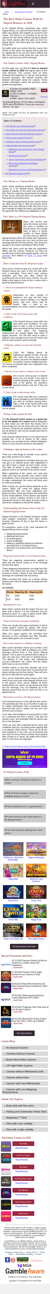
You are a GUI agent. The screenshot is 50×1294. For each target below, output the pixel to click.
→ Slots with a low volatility (17, 1123)
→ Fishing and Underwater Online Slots (25, 1111)
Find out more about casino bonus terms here (24, 746)
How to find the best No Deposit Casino (23, 134)
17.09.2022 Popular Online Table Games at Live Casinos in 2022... (27, 974)
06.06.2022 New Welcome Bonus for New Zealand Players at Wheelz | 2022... (29, 986)
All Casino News (24, 1033)
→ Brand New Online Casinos (19, 1059)
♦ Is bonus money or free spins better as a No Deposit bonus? (23, 818)
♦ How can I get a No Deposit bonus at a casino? (23, 781)
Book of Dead (35, 256)
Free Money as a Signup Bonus (19, 126)
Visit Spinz (23, 1167)
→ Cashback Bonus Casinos (19, 1053)
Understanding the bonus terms (19, 146)
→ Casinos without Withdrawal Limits (23, 1071)
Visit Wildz (23, 1144)
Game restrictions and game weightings (26, 159)
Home (6, 12)
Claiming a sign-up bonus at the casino (23, 142)
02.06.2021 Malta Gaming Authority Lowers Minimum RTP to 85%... (28, 997)
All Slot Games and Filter (24, 946)
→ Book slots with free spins (18, 1105)
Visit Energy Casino (23, 1202)
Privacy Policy (31, 1252)
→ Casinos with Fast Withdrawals (21, 1083)
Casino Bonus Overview (23, 12)
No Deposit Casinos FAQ (16, 173)
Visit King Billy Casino (23, 1179)
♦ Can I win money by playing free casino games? (24, 831)
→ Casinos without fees (16, 1077)
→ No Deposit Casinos (15, 1047)
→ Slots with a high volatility (18, 1129)
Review (44, 97)
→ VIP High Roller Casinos (18, 1065)
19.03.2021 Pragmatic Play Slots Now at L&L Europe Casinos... (30, 1009)
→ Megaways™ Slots (15, 1117)
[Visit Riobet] (5, 96)
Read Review (22, 1148)
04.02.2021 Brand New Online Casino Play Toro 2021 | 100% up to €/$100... (29, 1021)
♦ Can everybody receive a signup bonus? (24, 806)
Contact (38, 1254)
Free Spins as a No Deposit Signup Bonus (24, 130)
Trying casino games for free (18, 138)
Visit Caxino (23, 1213)
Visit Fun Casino (23, 1155)
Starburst (6, 256)
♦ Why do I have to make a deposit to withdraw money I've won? (21, 794)
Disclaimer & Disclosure (14, 1252)
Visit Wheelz (23, 1190)
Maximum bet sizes (17, 156)
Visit (44, 90)
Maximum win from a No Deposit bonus (26, 170)
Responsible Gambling (24, 1254)
